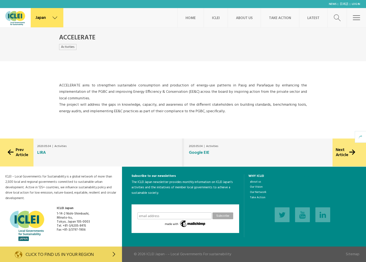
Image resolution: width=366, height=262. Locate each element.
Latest (313, 18)
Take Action (280, 18)
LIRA (41, 152)
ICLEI (216, 18)
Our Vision (256, 186)
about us (255, 181)
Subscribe (185, 208)
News (332, 4)
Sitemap (352, 254)
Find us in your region (60, 254)
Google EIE (199, 152)
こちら (136, 201)
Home (191, 18)
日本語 (344, 4)
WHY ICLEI (256, 176)
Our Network (258, 192)
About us (244, 18)
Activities (68, 47)
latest (306, 176)
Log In (356, 4)
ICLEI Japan (155, 254)
